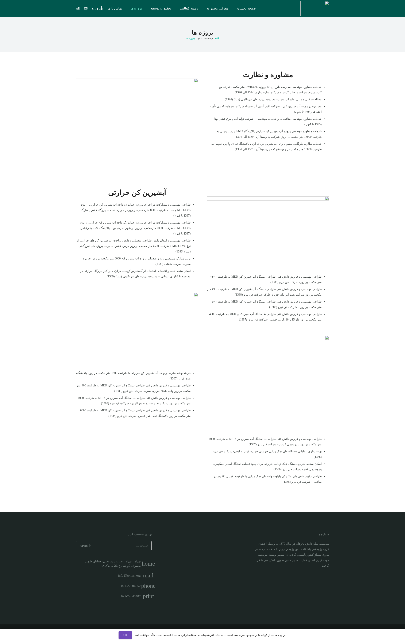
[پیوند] (314, 8)
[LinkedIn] (318, 581)
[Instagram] (325, 581)
